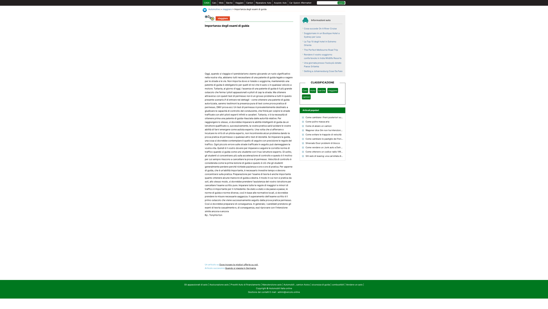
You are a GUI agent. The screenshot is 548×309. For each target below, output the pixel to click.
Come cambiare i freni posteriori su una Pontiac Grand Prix (335, 117)
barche (229, 2)
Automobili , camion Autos (297, 284)
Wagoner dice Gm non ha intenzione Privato (328, 130)
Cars (214, 2)
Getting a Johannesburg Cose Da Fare (323, 71)
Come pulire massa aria (317, 121)
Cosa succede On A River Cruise (320, 28)
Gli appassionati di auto (196, 284)
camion (249, 2)
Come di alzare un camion (319, 126)
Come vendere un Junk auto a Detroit (324, 147)
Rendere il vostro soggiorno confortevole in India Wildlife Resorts (323, 56)
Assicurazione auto (219, 284)
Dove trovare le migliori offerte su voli (238, 264)
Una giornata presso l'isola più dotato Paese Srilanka (322, 65)
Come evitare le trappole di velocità (323, 134)
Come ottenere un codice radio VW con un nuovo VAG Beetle (336, 151)
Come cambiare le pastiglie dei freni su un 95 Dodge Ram (334, 138)
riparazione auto (263, 2)
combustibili (338, 284)
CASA (206, 2)
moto (221, 2)
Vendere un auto (354, 284)
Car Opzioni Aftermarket (300, 2)
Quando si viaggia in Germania (240, 268)
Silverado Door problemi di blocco (323, 143)
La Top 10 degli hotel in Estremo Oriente (320, 43)
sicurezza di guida (321, 284)
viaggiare (239, 2)
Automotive (214, 9)
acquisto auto (280, 2)
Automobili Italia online (280, 288)
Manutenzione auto (272, 284)
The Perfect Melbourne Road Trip (321, 49)
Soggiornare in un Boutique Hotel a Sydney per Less (322, 35)
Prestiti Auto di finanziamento (245, 284)
